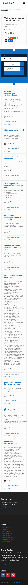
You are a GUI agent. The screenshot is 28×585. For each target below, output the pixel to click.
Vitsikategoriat (7, 534)
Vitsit (12, 122)
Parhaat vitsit (6, 536)
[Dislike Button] (11, 33)
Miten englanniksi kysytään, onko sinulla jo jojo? (13, 185)
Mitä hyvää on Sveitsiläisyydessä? (11, 410)
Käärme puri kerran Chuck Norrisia (14, 131)
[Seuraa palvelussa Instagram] (13, 575)
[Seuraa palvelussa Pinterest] (8, 575)
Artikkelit (5, 530)
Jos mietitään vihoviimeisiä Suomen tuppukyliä (12, 217)
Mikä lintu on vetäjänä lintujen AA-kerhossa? (12, 383)
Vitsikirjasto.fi (6, 527)
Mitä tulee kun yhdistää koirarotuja (13, 276)
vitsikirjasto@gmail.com (9, 507)
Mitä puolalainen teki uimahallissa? (12, 158)
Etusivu (3, 9)
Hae (5, 56)
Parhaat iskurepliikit (8, 538)
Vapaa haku (8, 59)
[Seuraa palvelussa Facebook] (3, 575)
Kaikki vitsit (6, 532)
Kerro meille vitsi (7, 540)
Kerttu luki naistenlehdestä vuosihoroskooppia (11, 93)
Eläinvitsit (8, 9)
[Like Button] (5, 33)
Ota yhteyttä (6, 542)
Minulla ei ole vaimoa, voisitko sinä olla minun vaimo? (13, 247)
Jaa (9, 124)
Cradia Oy (18, 582)
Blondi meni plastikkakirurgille (11, 442)
